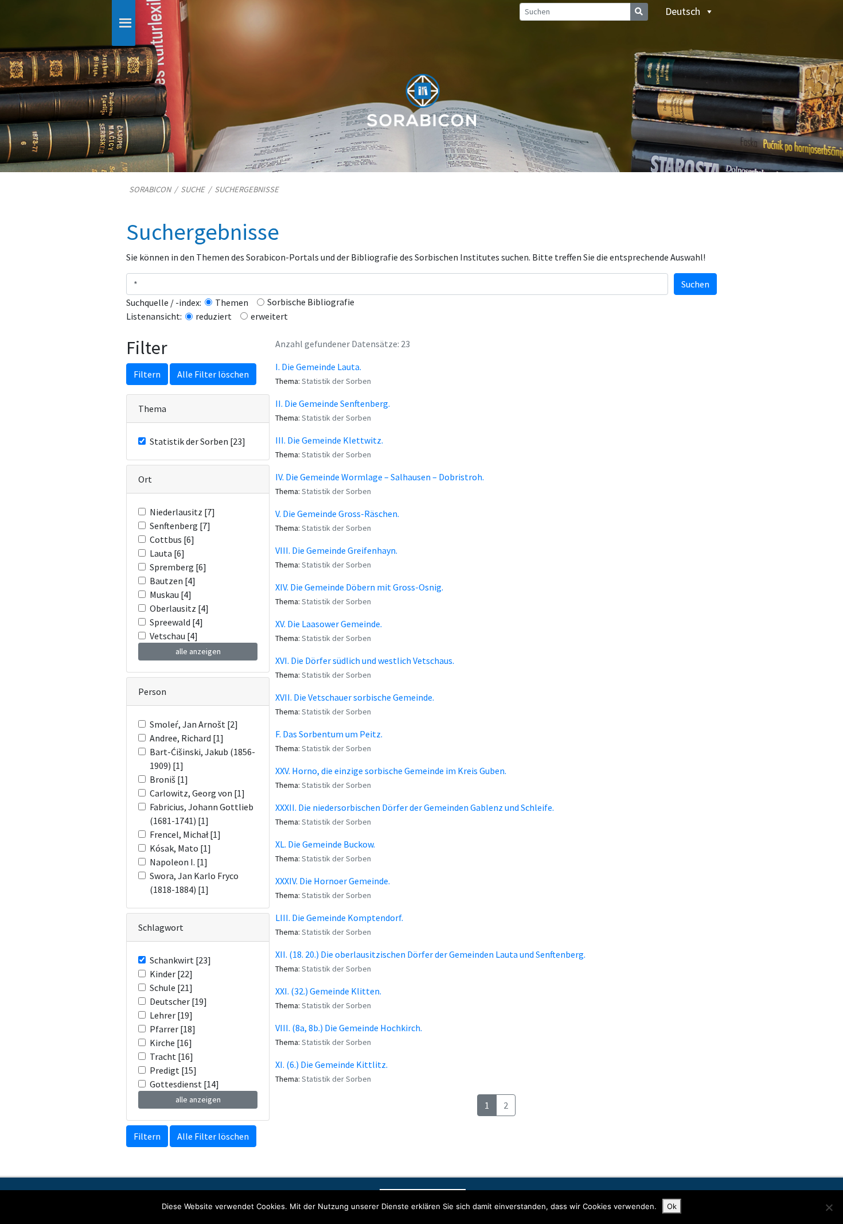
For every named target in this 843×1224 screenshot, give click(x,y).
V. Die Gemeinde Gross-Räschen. (337, 513)
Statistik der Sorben (336, 381)
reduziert (214, 316)
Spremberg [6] (178, 567)
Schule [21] (171, 987)
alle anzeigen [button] (198, 651)
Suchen (695, 284)
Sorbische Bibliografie (310, 302)
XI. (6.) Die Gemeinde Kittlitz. (331, 1064)
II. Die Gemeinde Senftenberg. (332, 403)
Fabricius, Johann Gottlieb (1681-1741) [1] (201, 813)
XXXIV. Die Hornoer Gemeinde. (332, 881)
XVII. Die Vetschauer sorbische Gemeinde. (354, 697)
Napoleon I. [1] (179, 862)
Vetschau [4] (174, 636)
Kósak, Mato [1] (180, 848)
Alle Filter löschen (213, 374)
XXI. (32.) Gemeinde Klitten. (328, 991)
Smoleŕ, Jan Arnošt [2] (194, 724)
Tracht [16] (171, 1056)
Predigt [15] (173, 1070)
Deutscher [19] (178, 1001)
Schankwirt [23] (180, 960)
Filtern (147, 374)
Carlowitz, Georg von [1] (197, 793)
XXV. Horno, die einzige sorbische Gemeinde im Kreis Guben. (390, 770)
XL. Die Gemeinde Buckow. (325, 844)
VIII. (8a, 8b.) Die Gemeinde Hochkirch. (348, 1027)
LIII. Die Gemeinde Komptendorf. (339, 917)
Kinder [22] (171, 974)
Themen (231, 302)
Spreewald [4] (176, 622)
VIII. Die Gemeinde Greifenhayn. (336, 550)
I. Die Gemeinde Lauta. (318, 366)
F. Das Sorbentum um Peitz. (329, 734)
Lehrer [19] (171, 1015)
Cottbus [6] (172, 539)
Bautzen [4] (173, 580)
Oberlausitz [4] (179, 608)
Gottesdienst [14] (184, 1084)
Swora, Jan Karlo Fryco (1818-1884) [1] (194, 882)
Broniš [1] (169, 779)
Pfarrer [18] (173, 1029)
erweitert (269, 316)
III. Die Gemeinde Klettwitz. (329, 440)
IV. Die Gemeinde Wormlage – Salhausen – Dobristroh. (379, 477)
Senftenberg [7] (180, 525)
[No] (828, 1207)
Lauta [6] (167, 553)
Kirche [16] (171, 1042)
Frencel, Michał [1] (185, 834)
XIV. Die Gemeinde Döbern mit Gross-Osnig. (359, 587)
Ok (672, 1206)
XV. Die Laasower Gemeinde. (328, 624)
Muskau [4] (171, 594)
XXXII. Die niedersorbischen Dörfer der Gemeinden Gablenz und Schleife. (414, 807)
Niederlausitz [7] (182, 512)
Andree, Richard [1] (187, 738)
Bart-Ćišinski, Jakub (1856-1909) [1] (202, 758)
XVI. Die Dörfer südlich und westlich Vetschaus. (364, 660)
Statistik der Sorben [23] (197, 441)
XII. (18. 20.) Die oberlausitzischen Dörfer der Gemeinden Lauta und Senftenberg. (430, 954)
